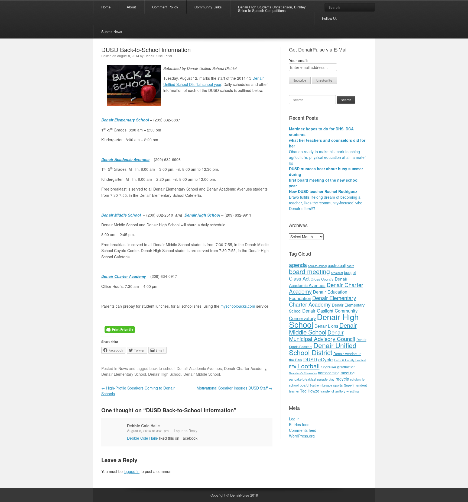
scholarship (357, 379)
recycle (342, 379)
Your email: (298, 60)
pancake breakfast (302, 379)
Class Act (299, 278)
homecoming (329, 372)
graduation (346, 366)
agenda (298, 265)
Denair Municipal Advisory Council (322, 335)
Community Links (208, 6)
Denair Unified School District (322, 348)
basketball (337, 265)
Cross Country (322, 279)
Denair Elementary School (125, 120)
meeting (348, 372)
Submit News (111, 31)
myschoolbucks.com (237, 306)
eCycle (325, 359)
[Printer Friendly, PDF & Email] (120, 329)
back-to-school (162, 368)
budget (350, 272)
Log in (294, 418)
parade (322, 379)
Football (308, 365)
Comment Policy (165, 6)
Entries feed (299, 424)
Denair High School (202, 215)
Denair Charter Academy (123, 276)
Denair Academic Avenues (199, 368)
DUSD (310, 359)
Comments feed (302, 430)
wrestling (352, 391)
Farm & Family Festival (350, 360)
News (123, 368)
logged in (131, 471)
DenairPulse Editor (158, 55)
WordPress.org (302, 436)
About (131, 6)
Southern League (321, 385)
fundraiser (328, 366)
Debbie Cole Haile (143, 425)
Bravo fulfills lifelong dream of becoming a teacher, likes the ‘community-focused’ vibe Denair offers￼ (325, 202)
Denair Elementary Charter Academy (322, 301)
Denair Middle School (121, 215)
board (350, 266)
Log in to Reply (185, 430)
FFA (292, 366)
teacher (294, 391)
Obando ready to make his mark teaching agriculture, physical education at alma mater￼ (327, 157)
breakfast (337, 273)
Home (105, 6)
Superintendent (355, 385)
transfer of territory (332, 391)
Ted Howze (309, 391)
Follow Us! (330, 18)
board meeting (309, 271)
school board (298, 385)
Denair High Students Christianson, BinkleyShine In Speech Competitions (272, 8)
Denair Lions (326, 326)
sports (338, 385)
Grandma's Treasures (303, 373)
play (331, 379)
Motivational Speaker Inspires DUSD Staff (234, 388)
